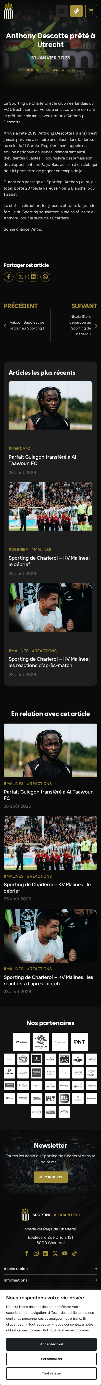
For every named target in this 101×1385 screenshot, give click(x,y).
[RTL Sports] (64, 1098)
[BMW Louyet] (78, 1098)
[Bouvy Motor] (36, 1098)
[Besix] (9, 1098)
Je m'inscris (50, 1177)
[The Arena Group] (91, 1072)
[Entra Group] (36, 1112)
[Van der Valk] (60, 1042)
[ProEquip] (91, 1059)
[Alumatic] (36, 1059)
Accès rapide (16, 1268)
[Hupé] (64, 1112)
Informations (15, 1280)
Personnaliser (51, 1359)
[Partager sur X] (21, 277)
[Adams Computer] (50, 1112)
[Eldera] (21, 1042)
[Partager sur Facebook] (8, 277)
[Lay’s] (23, 1059)
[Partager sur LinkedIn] (33, 277)
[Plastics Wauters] (91, 1085)
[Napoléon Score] (41, 1042)
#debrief (18, 549)
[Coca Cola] (36, 1072)
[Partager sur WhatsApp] (45, 277)
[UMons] (78, 1072)
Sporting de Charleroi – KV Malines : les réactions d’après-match (49, 662)
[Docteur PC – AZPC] (64, 1072)
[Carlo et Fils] (36, 1085)
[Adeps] (78, 1085)
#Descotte (38, 70)
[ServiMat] (50, 1085)
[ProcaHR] (64, 1085)
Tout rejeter (51, 1373)
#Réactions (44, 650)
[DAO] (64, 1059)
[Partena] (9, 1059)
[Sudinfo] (91, 1098)
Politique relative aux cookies (66, 1330)
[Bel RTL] (50, 1098)
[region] (50, 1337)
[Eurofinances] (50, 1059)
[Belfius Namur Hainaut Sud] (23, 1072)
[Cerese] (9, 1072)
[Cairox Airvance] (23, 1098)
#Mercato (64, 70)
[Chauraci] (9, 1085)
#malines (41, 549)
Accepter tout (51, 1344)
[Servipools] (23, 1085)
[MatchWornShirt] (50, 1072)
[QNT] (79, 1042)
